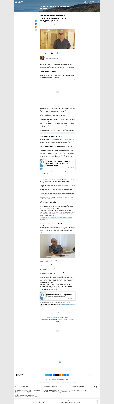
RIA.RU (71, 383)
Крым (62, 317)
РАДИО (52, 383)
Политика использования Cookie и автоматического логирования (26, 393)
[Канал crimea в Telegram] (47, 375)
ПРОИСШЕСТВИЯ (60, 379)
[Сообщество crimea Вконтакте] (52, 375)
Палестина (60, 319)
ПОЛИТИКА (48, 379)
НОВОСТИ (40, 383)
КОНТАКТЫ (57, 383)
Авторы (57, 321)
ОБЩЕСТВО (53, 379)
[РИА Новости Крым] (20, 2)
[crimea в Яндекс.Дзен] (57, 375)
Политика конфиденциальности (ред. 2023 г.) (24, 395)
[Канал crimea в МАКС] (66, 375)
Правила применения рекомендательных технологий (26, 396)
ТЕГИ (75, 383)
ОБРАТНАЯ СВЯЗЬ (65, 383)
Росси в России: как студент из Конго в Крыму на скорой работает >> (57, 133)
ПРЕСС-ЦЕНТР (46, 383)
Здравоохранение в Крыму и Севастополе (49, 319)
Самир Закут (71, 319)
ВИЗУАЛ (66, 379)
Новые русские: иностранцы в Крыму (53, 317)
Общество (66, 317)
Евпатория (65, 319)
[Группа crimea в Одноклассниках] (61, 375)
